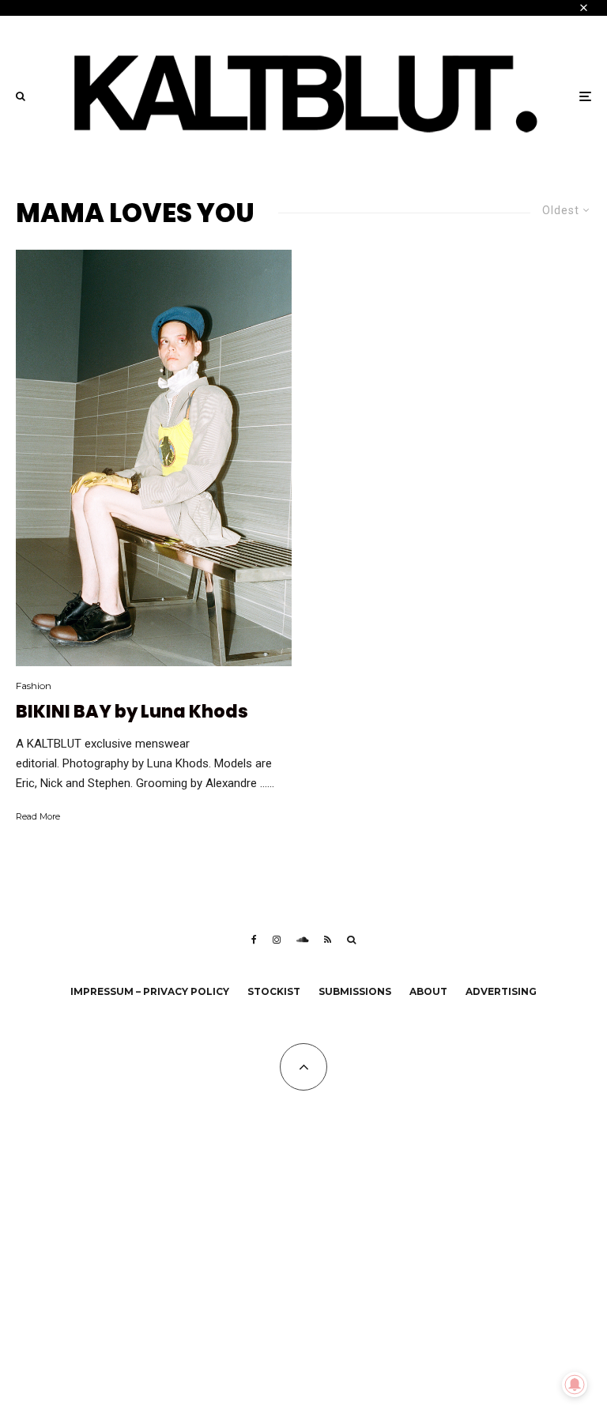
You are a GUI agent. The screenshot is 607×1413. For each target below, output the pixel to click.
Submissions (355, 991)
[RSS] (327, 939)
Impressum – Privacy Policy (149, 991)
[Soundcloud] (302, 939)
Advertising (501, 991)
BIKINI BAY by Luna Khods (132, 712)
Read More (38, 816)
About (428, 991)
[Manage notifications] (574, 1384)
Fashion (33, 685)
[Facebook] (254, 939)
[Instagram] (276, 939)
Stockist (273, 991)
